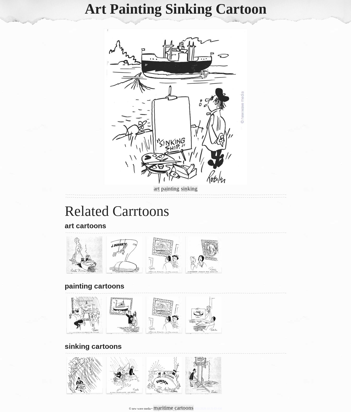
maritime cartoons (173, 408)
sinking (189, 189)
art (157, 189)
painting (170, 189)
